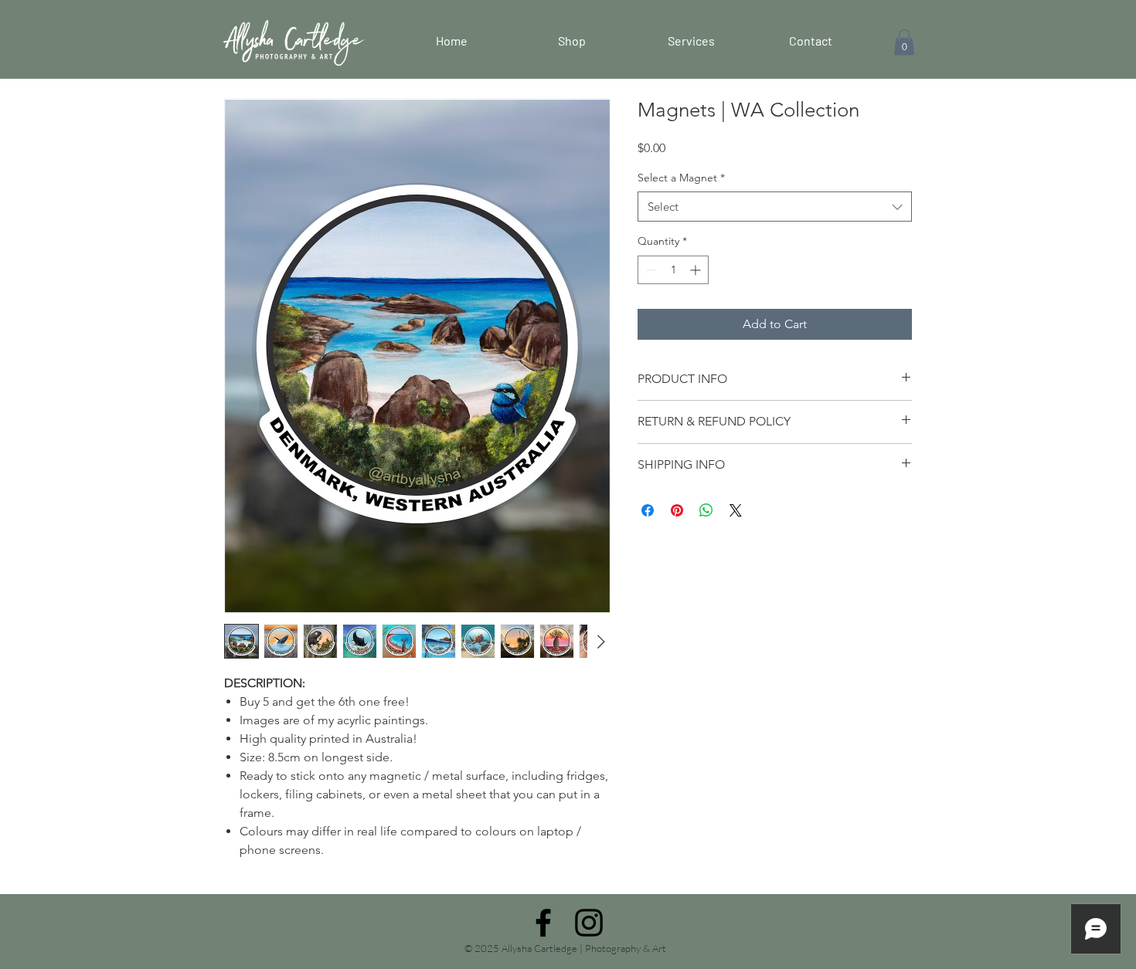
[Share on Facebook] (647, 510)
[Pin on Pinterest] (677, 510)
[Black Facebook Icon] (543, 922)
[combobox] (775, 206)
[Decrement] (649, 269)
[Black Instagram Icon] (588, 922)
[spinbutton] (673, 269)
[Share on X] (735, 510)
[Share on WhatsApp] (706, 510)
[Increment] (696, 269)
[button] (904, 42)
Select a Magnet (681, 178)
